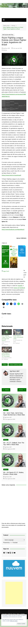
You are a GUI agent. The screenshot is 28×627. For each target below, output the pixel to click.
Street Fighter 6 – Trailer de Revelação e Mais (18, 337)
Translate (15, 542)
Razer (5, 364)
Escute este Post (8, 34)
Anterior (7, 389)
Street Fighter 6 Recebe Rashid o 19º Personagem (6, 354)
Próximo (21, 389)
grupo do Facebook (19, 287)
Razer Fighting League (16, 364)
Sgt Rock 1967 (6, 48)
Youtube (19, 285)
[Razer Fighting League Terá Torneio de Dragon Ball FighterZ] (7, 332)
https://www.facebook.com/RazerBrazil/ (13, 229)
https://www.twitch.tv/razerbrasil (11, 175)
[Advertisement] (14, 593)
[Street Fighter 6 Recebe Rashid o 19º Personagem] (7, 349)
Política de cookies (13, 620)
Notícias (5, 50)
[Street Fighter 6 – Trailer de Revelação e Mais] (18, 332)
